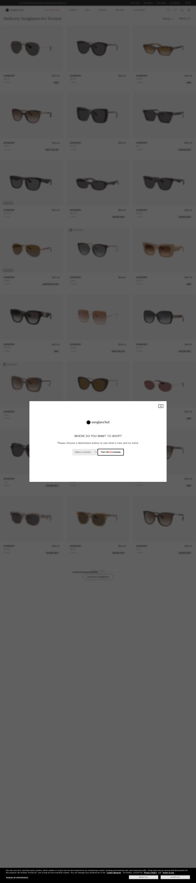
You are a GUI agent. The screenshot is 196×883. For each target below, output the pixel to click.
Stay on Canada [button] (111, 452)
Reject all (143, 877)
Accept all (175, 877)
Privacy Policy (150, 873)
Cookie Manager (114, 873)
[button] (161, 406)
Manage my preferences (17, 877)
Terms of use (168, 873)
